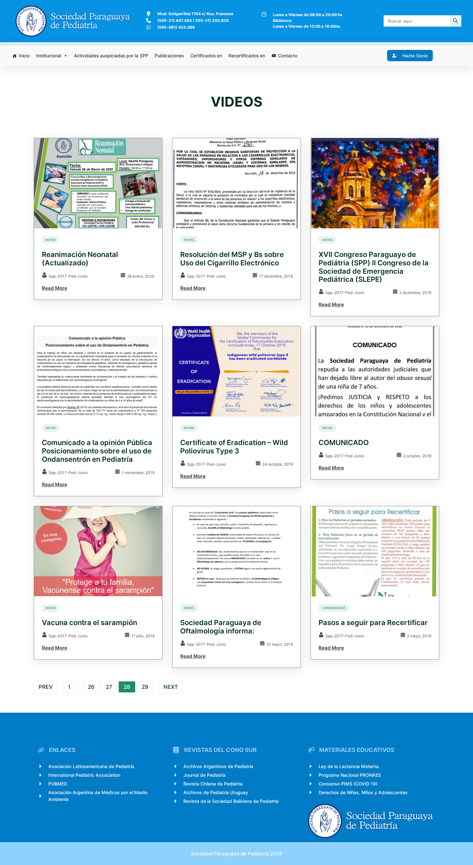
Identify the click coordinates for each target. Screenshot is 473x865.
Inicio (24, 55)
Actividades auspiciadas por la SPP (111, 55)
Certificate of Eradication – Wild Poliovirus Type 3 (234, 447)
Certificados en (206, 55)
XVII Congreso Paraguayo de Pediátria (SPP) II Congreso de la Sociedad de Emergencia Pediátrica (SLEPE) (374, 267)
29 (145, 687)
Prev (46, 687)
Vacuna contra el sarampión (89, 623)
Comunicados (333, 608)
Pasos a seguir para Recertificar (373, 623)
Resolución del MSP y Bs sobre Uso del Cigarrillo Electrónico (232, 259)
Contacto (287, 55)
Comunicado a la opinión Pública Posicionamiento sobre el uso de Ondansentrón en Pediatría (97, 451)
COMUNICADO (344, 443)
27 (109, 687)
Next (170, 687)
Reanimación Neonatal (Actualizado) (80, 259)
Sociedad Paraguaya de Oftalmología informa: (220, 627)
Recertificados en (246, 55)
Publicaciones (169, 55)
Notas (51, 240)
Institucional (48, 55)
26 (91, 687)
